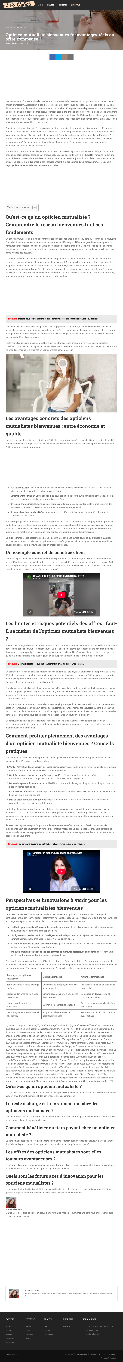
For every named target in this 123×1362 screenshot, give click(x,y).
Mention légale (95, 1354)
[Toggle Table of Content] (33, 207)
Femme (8, 1330)
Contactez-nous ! (110, 1354)
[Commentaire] (65, 57)
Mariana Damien (11, 43)
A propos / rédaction (108, 1358)
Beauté (50, 5)
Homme (9, 1335)
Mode (40, 5)
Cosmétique (48, 1335)
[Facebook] (52, 57)
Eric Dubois (10, 27)
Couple (27, 1330)
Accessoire (10, 1339)
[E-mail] (7, 1223)
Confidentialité (81, 1354)
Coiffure (47, 1330)
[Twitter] (58, 57)
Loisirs (27, 1339)
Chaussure (10, 1343)
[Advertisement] (61, 82)
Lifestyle (75, 5)
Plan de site (69, 1354)
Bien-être (63, 5)
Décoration (29, 1335)
